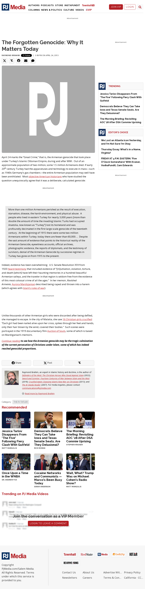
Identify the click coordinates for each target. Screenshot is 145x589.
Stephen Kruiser (74, 445)
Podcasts (47, 5)
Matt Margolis (9, 448)
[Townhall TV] (89, 5)
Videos (79, 10)
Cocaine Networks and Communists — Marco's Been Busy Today (48, 478)
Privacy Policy (132, 572)
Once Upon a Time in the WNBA (15, 474)
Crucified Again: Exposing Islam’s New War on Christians (54, 381)
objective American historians (45, 176)
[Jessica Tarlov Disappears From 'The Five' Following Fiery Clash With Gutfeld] (16, 419)
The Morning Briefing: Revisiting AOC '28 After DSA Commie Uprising (79, 436)
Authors (34, 5)
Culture (68, 10)
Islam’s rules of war (34, 288)
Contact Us (69, 572)
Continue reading (11, 341)
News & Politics (51, 10)
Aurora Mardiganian (23, 284)
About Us (88, 572)
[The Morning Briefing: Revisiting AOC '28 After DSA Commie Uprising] (80, 419)
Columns (34, 10)
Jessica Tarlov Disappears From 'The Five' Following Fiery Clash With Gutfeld (15, 437)
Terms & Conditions (113, 577)
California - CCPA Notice (133, 577)
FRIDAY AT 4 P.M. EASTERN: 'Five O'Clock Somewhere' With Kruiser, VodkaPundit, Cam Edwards (120, 162)
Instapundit (72, 5)
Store (59, 5)
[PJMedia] (13, 7)
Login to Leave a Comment (48, 523)
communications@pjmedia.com (36, 388)
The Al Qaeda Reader (31, 384)
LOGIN (130, 7)
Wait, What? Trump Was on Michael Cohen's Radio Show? (80, 478)
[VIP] (88, 10)
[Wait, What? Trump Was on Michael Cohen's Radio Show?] (80, 461)
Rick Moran (39, 448)
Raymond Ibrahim (11, 55)
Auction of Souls (56, 331)
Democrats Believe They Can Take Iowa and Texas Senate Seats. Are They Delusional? (48, 437)
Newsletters (69, 577)
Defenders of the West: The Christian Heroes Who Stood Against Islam (53, 375)
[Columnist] (13, 377)
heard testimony (17, 268)
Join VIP (116, 7)
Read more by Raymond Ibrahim (40, 393)
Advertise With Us (113, 572)
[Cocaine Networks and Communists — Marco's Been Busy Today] (48, 461)
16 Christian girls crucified (77, 319)
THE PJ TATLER (21, 402)
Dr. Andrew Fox (9, 480)
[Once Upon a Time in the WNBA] (16, 461)
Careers (87, 577)
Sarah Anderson (42, 487)
